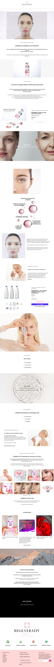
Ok (50, 660)
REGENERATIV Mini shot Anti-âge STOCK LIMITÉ (39, 113)
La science (4, 659)
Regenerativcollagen (35, 115)
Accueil (4, 654)
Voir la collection (27, 545)
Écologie (4, 656)
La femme (4, 657)
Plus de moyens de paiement (40, 306)
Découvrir (30, 279)
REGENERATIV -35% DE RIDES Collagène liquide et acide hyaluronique (39, 292)
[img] (20, 664)
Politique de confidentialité (24, 654)
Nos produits (5, 655)
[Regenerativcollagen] (27, 3)
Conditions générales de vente (25, 656)
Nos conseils (5, 660)
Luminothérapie (27, 512)
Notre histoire (5, 658)
